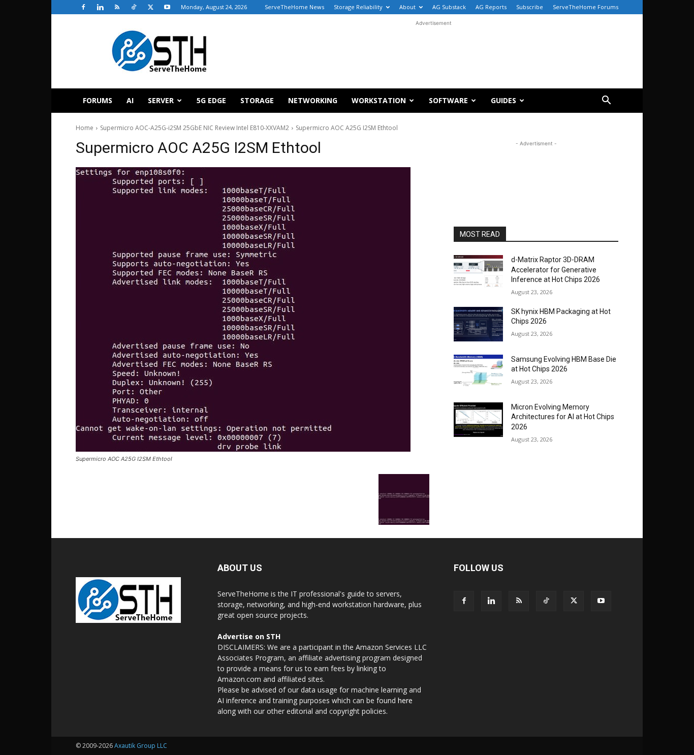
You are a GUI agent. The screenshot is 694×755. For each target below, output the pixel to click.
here (405, 700)
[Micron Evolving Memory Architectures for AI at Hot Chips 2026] (478, 419)
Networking (312, 100)
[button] (606, 101)
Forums (97, 100)
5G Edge (211, 100)
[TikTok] (133, 7)
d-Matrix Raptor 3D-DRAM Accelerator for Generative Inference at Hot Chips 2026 (555, 270)
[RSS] (116, 7)
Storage (257, 100)
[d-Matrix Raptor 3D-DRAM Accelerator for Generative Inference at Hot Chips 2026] (478, 272)
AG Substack (449, 7)
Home (84, 127)
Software (448, 100)
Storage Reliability (358, 7)
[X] (150, 7)
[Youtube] (167, 7)
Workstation (379, 100)
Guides (503, 100)
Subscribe (529, 7)
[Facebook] (83, 7)
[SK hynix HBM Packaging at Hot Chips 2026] (478, 324)
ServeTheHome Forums (585, 7)
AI (130, 100)
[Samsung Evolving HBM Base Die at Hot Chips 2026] (478, 372)
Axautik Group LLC (140, 745)
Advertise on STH (248, 636)
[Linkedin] (100, 7)
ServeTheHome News (294, 7)
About (407, 7)
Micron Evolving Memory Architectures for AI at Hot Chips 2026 (562, 417)
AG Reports (491, 7)
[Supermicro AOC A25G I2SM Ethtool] (252, 309)
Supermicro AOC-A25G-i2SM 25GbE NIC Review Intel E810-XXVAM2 (194, 127)
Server (161, 100)
